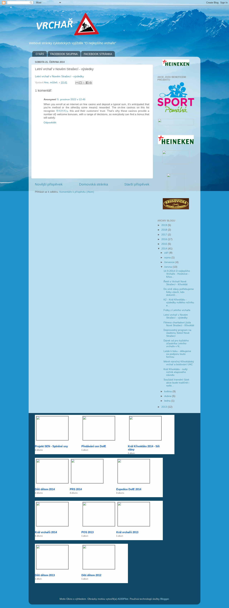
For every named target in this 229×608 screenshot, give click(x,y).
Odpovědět (50, 122)
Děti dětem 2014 (45, 489)
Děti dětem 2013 (45, 575)
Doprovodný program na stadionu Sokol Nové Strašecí (177, 333)
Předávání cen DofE (93, 446)
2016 (164, 239)
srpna (167, 257)
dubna (168, 396)
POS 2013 (87, 532)
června (168, 267)
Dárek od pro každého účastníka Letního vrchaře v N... (176, 343)
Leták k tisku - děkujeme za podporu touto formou (177, 354)
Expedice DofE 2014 (128, 489)
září (166, 252)
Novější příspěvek (49, 184)
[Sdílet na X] (84, 83)
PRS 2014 (76, 489)
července (169, 262)
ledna (167, 400)
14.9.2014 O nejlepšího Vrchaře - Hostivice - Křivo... (177, 274)
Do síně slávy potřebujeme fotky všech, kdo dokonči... (179, 292)
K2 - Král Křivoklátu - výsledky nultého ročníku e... (179, 302)
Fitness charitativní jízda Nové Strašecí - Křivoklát (179, 324)
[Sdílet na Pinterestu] (90, 83)
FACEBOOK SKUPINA (64, 54)
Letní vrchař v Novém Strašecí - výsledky (59, 76)
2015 (164, 244)
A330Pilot (123, 599)
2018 (164, 229)
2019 (164, 225)
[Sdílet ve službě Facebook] (87, 83)
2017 (164, 234)
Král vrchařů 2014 (46, 532)
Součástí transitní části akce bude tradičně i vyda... (176, 382)
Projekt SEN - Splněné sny (51, 446)
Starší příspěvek (136, 184)
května (168, 391)
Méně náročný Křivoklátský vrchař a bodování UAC (179, 363)
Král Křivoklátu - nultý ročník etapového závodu (175, 372)
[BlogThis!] (80, 83)
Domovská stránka (93, 184)
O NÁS (40, 54)
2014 (164, 248)
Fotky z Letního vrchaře (177, 310)
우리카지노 (62, 111)
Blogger (164, 599)
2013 (164, 407)
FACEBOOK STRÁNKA (98, 54)
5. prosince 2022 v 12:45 (71, 99)
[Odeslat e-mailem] (77, 83)
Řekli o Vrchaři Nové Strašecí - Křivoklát (175, 283)
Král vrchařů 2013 (127, 532)
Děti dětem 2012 (91, 575)
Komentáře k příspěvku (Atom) (76, 191)
